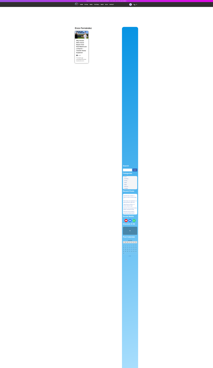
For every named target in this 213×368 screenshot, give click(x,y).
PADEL (91, 4)
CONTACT (111, 4)
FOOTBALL (96, 4)
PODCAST (126, 186)
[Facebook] (130, 220)
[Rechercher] (136, 4)
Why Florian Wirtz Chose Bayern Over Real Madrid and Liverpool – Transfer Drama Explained (81, 46)
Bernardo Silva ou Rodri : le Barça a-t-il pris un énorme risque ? (130, 197)
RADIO (102, 4)
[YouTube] (126, 220)
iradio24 (79, 55)
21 (131, 249)
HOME (81, 4)
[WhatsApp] (134, 220)
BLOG (106, 4)
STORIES (126, 188)
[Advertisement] (106, 15)
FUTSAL (86, 4)
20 (129, 249)
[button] (130, 231)
